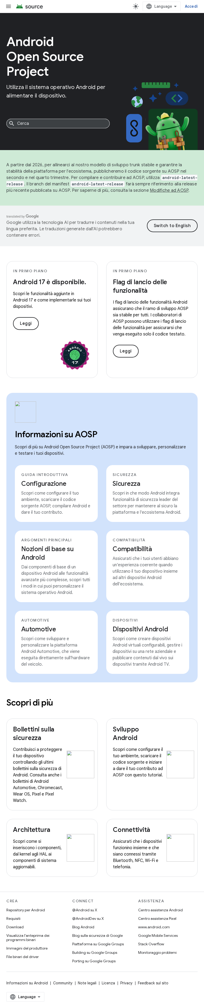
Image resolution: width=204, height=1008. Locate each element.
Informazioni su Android (27, 983)
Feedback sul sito (153, 983)
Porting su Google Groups (94, 961)
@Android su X (84, 910)
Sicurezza (126, 484)
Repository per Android (25, 910)
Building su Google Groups (94, 952)
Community (63, 983)
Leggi (26, 323)
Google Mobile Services (158, 935)
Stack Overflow (151, 944)
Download (15, 927)
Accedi (191, 6)
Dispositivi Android (140, 629)
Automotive (38, 629)
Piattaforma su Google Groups (98, 944)
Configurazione (43, 484)
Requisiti (13, 918)
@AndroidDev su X (88, 918)
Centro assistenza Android (160, 910)
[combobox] (58, 123)
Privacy (126, 983)
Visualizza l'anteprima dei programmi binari (27, 937)
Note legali (87, 983)
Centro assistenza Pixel (157, 918)
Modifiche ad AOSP (169, 190)
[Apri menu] (8, 6)
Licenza (108, 983)
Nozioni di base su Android (47, 553)
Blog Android (83, 927)
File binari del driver (22, 956)
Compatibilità (132, 549)
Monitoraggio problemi (157, 952)
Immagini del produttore (27, 948)
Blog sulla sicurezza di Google (97, 935)
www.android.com (154, 927)
